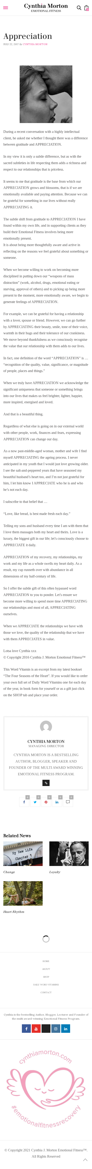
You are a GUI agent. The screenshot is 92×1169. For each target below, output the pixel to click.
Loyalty (54, 872)
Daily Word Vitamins (17, 30)
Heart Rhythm (13, 912)
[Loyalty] (69, 853)
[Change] (23, 853)
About (46, 969)
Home (46, 961)
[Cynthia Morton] (46, 8)
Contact (46, 992)
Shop (46, 976)
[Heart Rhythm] (23, 893)
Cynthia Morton (35, 44)
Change (9, 872)
